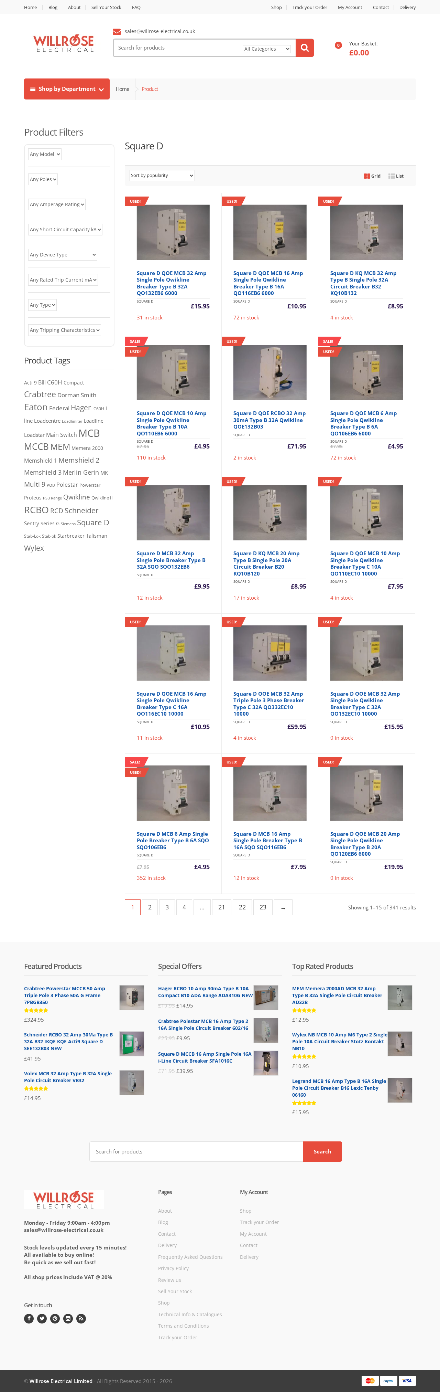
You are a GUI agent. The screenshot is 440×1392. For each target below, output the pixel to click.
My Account (350, 7)
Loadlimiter (72, 421)
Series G (50, 523)
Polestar (67, 484)
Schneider (82, 510)
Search (322, 1151)
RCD (56, 510)
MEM (60, 446)
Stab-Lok (32, 536)
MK (104, 472)
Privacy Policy (173, 1268)
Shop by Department (67, 89)
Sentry (31, 523)
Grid (375, 176)
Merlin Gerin (81, 472)
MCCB (36, 446)
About (74, 7)
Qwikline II (102, 498)
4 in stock (363, 260)
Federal (59, 408)
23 (263, 907)
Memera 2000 (87, 448)
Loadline (93, 421)
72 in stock (266, 260)
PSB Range (52, 497)
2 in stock (266, 400)
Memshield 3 (43, 472)
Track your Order (310, 7)
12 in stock (170, 540)
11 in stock (170, 680)
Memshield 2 (78, 460)
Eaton (36, 407)
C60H (54, 382)
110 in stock (175, 405)
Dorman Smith (76, 395)
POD (51, 485)
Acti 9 (30, 382)
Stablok (49, 536)
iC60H (98, 408)
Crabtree (40, 394)
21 (221, 907)
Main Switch (61, 435)
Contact (381, 7)
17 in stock (266, 540)
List (399, 176)
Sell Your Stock (106, 7)
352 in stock (175, 825)
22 (242, 907)
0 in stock (363, 680)
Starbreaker (71, 535)
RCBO (36, 509)
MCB (89, 433)
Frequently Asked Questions (190, 1256)
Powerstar (89, 485)
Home (30, 7)
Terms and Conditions (183, 1325)
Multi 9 (34, 484)
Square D (93, 522)
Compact (74, 382)
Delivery (407, 7)
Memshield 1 (40, 460)
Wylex (34, 548)
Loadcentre (47, 420)
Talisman (96, 535)
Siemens (68, 523)
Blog (52, 7)
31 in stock (170, 260)
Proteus (33, 497)
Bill (42, 382)
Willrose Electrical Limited (61, 1381)
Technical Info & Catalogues (190, 1314)
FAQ (136, 7)
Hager (81, 407)
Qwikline (76, 497)
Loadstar (34, 434)
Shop (276, 7)
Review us (169, 1279)
